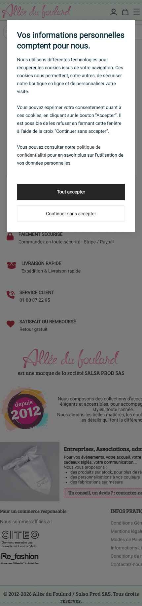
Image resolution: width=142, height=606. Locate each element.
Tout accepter (71, 192)
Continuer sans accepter (71, 214)
